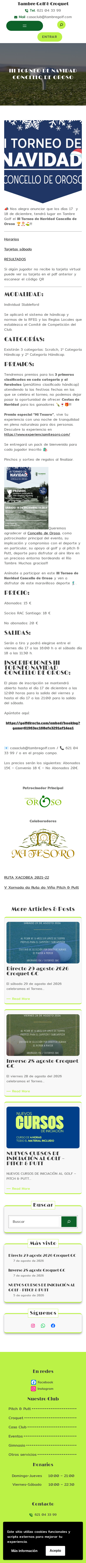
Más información (24, 1551)
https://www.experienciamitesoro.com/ (37, 434)
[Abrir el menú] (24, 26)
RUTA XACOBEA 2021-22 (26, 877)
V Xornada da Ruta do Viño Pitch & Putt (41, 887)
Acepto (55, 1550)
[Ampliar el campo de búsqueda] (61, 25)
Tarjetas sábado (18, 249)
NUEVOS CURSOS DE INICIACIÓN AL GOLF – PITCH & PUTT (41, 1287)
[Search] (69, 1221)
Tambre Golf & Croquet (43, 3)
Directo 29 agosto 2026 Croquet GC (42, 1255)
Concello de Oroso (44, 533)
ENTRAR (49, 36)
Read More (22, 998)
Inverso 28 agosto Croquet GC (36, 1270)
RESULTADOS (15, 259)
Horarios (11, 239)
